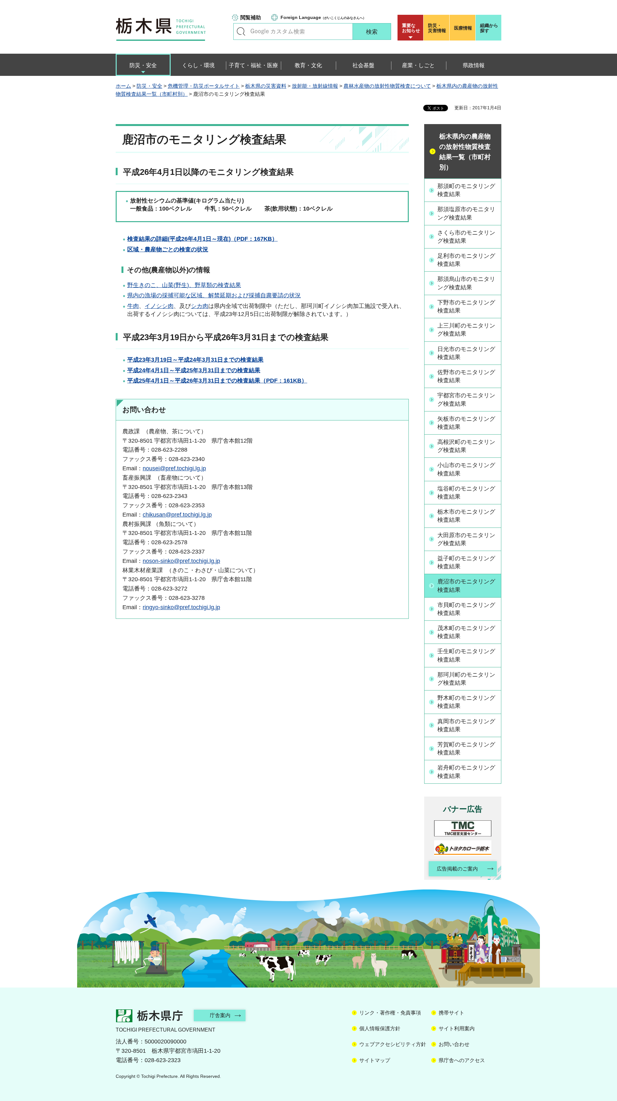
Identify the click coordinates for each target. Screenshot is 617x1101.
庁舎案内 (220, 1015)
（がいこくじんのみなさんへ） (323, 17)
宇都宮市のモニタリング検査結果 (466, 399)
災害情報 (437, 28)
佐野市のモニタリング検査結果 (466, 376)
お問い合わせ (454, 1044)
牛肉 (133, 306)
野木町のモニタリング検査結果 (466, 702)
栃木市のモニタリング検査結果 (466, 516)
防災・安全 (149, 86)
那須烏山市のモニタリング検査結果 (466, 283)
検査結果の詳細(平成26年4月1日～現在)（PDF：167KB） (202, 239)
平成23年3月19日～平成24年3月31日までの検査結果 (195, 359)
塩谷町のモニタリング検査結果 (466, 492)
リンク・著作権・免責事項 (390, 1012)
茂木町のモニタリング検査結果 (466, 632)
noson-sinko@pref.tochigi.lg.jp (181, 561)
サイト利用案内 (457, 1028)
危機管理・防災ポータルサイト (204, 86)
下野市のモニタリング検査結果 (466, 306)
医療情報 (463, 28)
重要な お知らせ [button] (411, 28)
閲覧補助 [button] (250, 17)
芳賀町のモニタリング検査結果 (466, 748)
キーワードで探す (241, 31)
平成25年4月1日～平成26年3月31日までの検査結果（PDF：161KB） (217, 380)
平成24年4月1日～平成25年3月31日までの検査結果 (193, 370)
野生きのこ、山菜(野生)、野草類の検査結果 (184, 285)
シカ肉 (199, 306)
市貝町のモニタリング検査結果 (466, 609)
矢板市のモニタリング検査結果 (466, 423)
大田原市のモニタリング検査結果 (466, 539)
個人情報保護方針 (379, 1028)
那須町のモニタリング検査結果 (466, 190)
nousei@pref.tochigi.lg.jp (174, 468)
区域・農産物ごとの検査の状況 (167, 249)
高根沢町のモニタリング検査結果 (466, 446)
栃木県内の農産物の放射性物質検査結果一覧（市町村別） (465, 152)
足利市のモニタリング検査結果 (466, 260)
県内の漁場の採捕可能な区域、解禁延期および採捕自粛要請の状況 (214, 295)
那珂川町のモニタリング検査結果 (466, 679)
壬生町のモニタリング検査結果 (466, 655)
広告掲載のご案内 (457, 868)
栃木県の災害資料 (265, 86)
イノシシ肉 (159, 306)
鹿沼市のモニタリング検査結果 (466, 585)
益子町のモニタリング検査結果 (466, 562)
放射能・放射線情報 (315, 86)
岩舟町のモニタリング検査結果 (466, 771)
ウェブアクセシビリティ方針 (392, 1044)
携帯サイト (451, 1012)
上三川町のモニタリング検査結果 (466, 329)
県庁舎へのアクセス (462, 1060)
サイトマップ (374, 1060)
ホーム (123, 86)
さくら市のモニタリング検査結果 (466, 237)
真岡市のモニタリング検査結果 (466, 725)
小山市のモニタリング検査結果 (466, 469)
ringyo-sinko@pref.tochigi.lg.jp (181, 607)
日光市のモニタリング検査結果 (466, 353)
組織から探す (489, 28)
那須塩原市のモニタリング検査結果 (466, 213)
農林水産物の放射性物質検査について (387, 86)
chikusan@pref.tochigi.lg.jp (177, 514)
